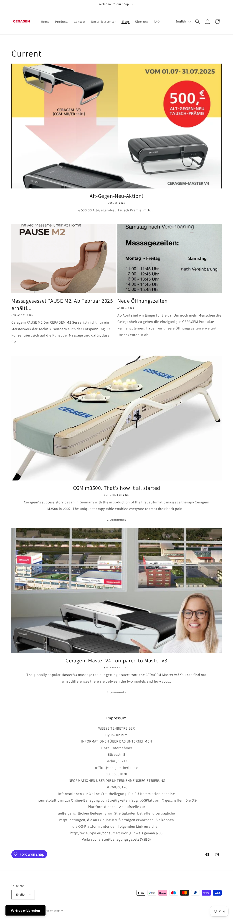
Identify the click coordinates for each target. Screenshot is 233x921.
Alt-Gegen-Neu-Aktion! (116, 195)
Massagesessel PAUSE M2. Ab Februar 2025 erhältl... (62, 304)
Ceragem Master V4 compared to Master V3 (116, 660)
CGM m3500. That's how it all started (116, 487)
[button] (197, 22)
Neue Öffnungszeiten (142, 300)
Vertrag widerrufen (25, 910)
